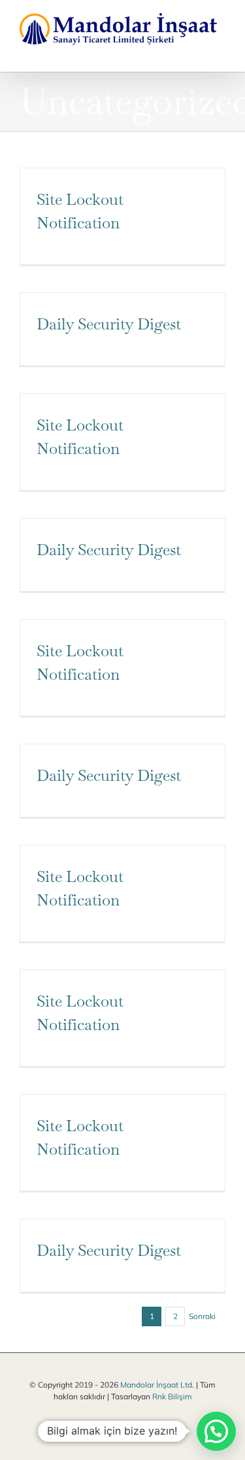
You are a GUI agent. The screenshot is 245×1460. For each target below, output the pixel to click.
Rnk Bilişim (172, 1395)
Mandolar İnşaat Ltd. (156, 1383)
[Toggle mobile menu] (220, 50)
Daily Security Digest (109, 322)
